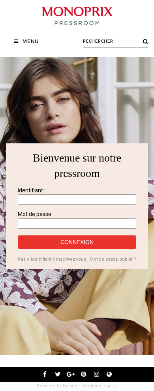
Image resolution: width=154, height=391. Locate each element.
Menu (31, 41)
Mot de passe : (36, 214)
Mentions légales (99, 386)
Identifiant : (31, 190)
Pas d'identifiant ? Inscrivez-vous (52, 259)
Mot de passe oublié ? (113, 259)
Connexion (77, 242)
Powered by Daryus (57, 386)
